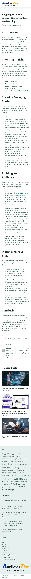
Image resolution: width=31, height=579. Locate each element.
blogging (5, 453)
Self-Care (11, 475)
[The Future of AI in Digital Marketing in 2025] (15, 378)
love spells (12, 468)
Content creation (15, 456)
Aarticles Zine (15, 575)
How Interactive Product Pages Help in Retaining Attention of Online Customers (14, 515)
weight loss (10, 487)
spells (19, 478)
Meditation (24, 467)
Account (4, 546)
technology (15, 481)
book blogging (7, 338)
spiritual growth (9, 481)
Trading (20, 481)
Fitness (22, 461)
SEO (24, 475)
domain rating (4, 461)
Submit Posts (6, 548)
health (19, 464)
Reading (25, 338)
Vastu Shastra (16, 484)
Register (4, 544)
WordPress (22, 486)
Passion (9, 472)
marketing (13, 269)
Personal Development (21, 90)
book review (16, 338)
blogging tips (11, 454)
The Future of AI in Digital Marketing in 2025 (15, 388)
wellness (15, 487)
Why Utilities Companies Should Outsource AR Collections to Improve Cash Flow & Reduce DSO (13, 523)
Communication (23, 454)
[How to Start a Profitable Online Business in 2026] (15, 426)
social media (24, 193)
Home (4, 538)
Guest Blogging (9, 463)
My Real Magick (20, 470)
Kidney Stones (24, 464)
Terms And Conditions (9, 559)
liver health (5, 468)
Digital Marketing (22, 459)
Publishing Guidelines (9, 555)
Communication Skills (6, 456)
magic (18, 467)
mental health (4, 470)
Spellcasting (10, 479)
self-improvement (18, 475)
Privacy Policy (6, 557)
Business (17, 454)
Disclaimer (5, 553)
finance (9, 461)
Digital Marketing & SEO (8, 27)
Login (3, 542)
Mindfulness (12, 470)
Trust (9, 484)
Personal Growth (16, 472)
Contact (4, 550)
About (4, 540)
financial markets (16, 461)
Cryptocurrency (13, 459)
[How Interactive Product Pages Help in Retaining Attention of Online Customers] (15, 401)
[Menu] (28, 3)
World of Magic (8, 489)
